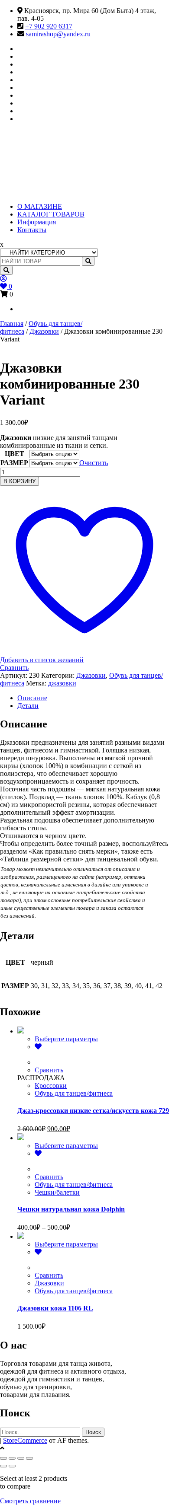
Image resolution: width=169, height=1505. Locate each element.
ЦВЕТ (14, 453)
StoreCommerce (25, 1440)
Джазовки (44, 331)
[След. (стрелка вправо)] (12, 1466)
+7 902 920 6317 (48, 26)
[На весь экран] (12, 1458)
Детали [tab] (28, 705)
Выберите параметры (66, 1039)
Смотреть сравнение (30, 1501)
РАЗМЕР (14, 462)
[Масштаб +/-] (3, 1458)
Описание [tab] (32, 697)
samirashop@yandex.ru (58, 34)
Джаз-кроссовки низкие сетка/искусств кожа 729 (93, 1110)
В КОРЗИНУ (19, 481)
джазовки (62, 683)
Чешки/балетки (57, 1192)
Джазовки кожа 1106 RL (55, 1308)
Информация (36, 222)
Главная (11, 323)
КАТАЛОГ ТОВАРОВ (50, 214)
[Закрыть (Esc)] (29, 1458)
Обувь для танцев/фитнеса (74, 1093)
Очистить (93, 462)
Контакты (31, 229)
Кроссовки (51, 1085)
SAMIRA (42, 155)
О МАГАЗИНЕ (39, 206)
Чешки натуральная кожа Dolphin (71, 1209)
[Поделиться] (20, 1458)
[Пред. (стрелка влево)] (3, 1466)
